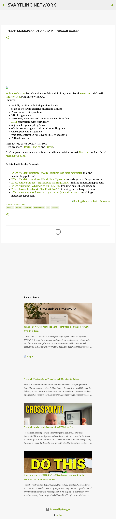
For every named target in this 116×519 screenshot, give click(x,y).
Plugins (36, 146)
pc (48, 207)
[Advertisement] (58, 64)
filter (18, 207)
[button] (7, 38)
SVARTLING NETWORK (32, 4)
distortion (84, 152)
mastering (85, 93)
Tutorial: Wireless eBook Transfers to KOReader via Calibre (51, 379)
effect (17, 96)
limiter (10, 96)
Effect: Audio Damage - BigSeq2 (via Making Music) (40, 182)
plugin (55, 207)
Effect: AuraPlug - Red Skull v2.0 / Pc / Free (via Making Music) (46, 192)
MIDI (14, 121)
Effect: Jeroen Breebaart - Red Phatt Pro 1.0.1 (36, 189)
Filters (49, 146)
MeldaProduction (15, 93)
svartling (59, 515)
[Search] (112, 5)
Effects (26, 146)
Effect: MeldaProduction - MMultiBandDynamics (39, 179)
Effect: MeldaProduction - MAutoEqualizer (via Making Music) (46, 172)
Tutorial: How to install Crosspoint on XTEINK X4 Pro (48, 427)
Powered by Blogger (59, 509)
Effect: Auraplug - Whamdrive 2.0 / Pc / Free (36, 185)
